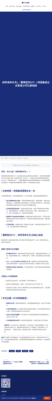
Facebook (25, 351)
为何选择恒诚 (26, 6)
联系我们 (33, 6)
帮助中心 (6, 158)
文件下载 (38, 6)
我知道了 (47, 398)
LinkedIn (12, 351)
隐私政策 (34, 398)
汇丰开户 (44, 6)
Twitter (18, 351)
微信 (31, 351)
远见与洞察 (18, 6)
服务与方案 (12, 6)
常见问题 (3, 395)
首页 (7, 6)
